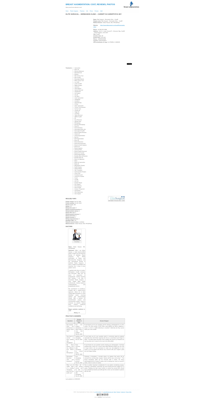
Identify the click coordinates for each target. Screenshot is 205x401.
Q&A (101, 11)
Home (67, 11)
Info (87, 11)
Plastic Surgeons (74, 11)
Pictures (96, 11)
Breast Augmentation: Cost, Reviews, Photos (90, 4)
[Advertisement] (94, 16)
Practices (82, 11)
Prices (91, 11)
